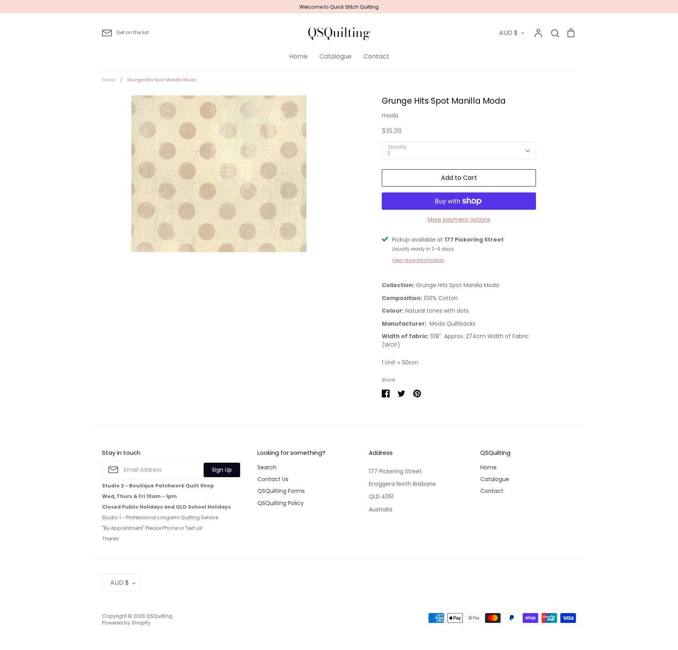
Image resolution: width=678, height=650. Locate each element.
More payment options (459, 219)
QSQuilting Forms (281, 491)
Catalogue (335, 56)
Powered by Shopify (126, 622)
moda (390, 115)
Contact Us (272, 479)
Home (298, 56)
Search (267, 467)
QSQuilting (339, 32)
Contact (376, 56)
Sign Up (222, 470)
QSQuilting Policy (280, 503)
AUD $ (508, 32)
